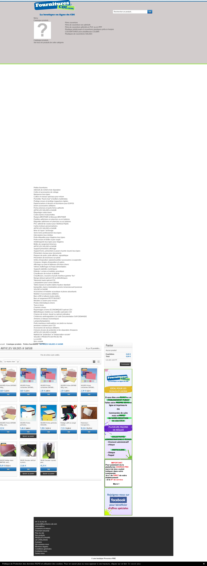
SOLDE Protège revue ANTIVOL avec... (6, 461)
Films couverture (71, 23)
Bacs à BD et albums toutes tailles (47, 296)
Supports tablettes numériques (45, 269)
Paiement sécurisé (42, 531)
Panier (109, 345)
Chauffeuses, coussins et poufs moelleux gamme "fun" (54, 276)
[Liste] (98, 362)
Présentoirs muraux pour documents (47, 253)
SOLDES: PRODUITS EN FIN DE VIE (48, 337)
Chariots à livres (40, 307)
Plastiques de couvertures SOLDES (78, 34)
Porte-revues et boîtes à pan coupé (47, 240)
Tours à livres (39, 305)
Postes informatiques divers (44, 303)
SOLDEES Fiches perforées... (25, 424)
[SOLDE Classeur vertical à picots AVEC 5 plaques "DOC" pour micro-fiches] (28, 450)
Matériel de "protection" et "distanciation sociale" (52, 335)
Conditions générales (43, 549)
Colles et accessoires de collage (46, 192)
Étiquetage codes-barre (43, 212)
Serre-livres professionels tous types (47, 233)
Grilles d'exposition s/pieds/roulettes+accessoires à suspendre (57, 260)
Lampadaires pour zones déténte (46, 283)
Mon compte (38, 341)
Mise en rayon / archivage (43, 231)
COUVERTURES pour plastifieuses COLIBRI (82, 32)
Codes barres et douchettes (44, 215)
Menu (36, 18)
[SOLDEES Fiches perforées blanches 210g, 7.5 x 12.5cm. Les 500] (28, 413)
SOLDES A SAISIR (41, 289)
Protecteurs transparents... (85, 424)
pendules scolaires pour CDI (44, 326)
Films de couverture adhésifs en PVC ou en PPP (83, 27)
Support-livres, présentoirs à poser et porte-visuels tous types (57, 251)
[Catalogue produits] (42, 30)
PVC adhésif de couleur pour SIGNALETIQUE (51, 224)
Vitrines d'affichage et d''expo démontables (50, 267)
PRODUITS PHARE (42, 538)
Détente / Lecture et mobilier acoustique (49, 271)
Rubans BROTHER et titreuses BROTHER (50, 217)
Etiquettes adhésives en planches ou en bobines (52, 222)
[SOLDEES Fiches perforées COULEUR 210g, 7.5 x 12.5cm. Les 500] (48, 413)
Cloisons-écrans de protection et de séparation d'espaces (56, 330)
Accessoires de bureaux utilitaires (46, 328)
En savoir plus (134, 564)
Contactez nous (40, 344)
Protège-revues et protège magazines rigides (51, 201)
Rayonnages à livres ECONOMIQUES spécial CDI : (53, 310)
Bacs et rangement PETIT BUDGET (47, 298)
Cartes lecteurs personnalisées (45, 226)
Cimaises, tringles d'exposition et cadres (49, 262)
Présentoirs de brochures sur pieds (47, 258)
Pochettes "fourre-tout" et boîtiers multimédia (50, 199)
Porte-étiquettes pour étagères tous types (49, 237)
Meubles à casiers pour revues (45, 301)
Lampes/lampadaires (42, 321)
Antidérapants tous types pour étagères (49, 242)
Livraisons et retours (43, 529)
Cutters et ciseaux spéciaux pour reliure (49, 197)
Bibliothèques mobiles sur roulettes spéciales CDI (53, 312)
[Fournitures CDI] (55, 8)
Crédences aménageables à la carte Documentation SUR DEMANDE (60, 316)
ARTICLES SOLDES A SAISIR (45, 210)
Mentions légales (41, 547)
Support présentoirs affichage (45, 249)
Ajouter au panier (28, 436)
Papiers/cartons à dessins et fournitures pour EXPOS (54, 203)
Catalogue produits (41, 20)
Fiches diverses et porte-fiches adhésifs (49, 208)
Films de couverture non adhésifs (77, 25)
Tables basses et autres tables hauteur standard (52, 285)
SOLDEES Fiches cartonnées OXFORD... (27, 386)
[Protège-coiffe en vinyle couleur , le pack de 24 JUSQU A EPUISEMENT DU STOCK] (69, 413)
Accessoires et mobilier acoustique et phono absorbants (55, 292)
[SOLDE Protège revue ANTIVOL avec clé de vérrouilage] (8, 450)
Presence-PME (110, 559)
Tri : (1, 362)
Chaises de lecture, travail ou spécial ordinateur (52, 314)
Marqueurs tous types (42, 194)
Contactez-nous (41, 551)
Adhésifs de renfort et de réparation (47, 190)
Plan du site (39, 533)
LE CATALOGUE (41, 540)
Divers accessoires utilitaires (44, 206)
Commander (125, 364)
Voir (8, 394)
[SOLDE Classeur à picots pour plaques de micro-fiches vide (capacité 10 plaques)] (48, 450)
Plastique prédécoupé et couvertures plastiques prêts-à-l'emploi (89, 29)
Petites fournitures (40, 188)
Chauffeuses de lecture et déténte (46, 274)
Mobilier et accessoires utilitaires (46, 294)
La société (38, 339)
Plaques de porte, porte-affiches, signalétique (51, 255)
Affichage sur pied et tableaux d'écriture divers (51, 264)
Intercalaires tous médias (43, 235)
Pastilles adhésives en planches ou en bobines (52, 219)
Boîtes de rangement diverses (45, 244)
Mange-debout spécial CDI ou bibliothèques (50, 278)
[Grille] (94, 362)
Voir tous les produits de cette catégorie (49, 43)
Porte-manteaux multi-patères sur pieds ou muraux (53, 323)
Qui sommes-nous (42, 544)
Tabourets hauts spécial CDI (44, 280)
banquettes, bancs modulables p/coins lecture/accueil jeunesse (58, 287)
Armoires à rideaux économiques (46, 319)
